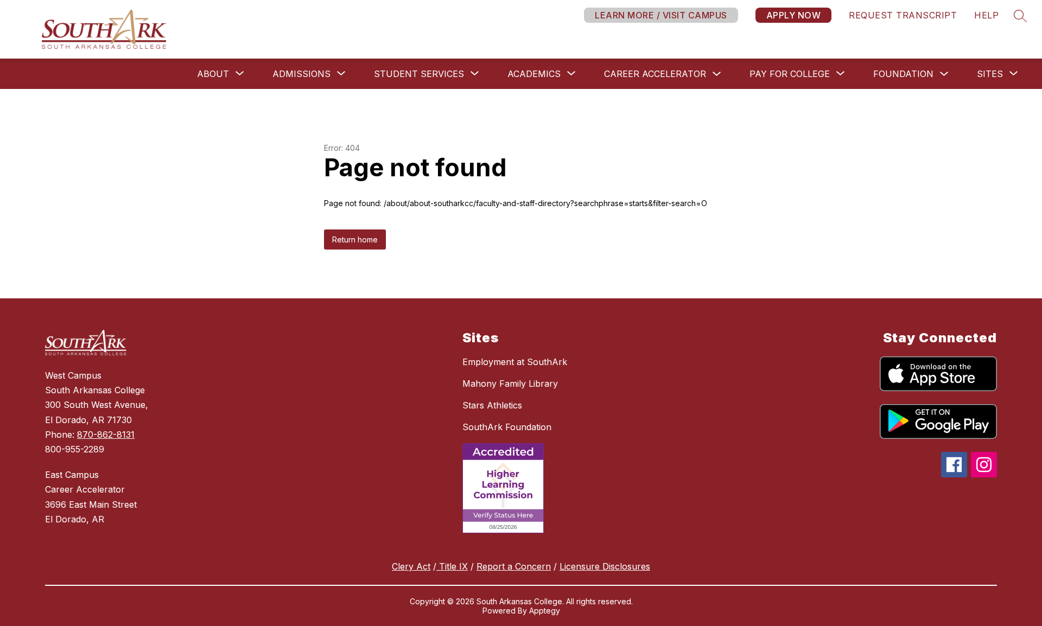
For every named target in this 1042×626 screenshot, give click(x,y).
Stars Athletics (492, 405)
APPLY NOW (793, 15)
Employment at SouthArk (514, 361)
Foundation (903, 73)
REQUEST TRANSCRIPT (903, 15)
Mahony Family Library (510, 383)
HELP (986, 15)
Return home (355, 239)
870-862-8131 (106, 434)
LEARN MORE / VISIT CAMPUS (661, 15)
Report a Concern (513, 566)
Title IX (452, 566)
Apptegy (544, 610)
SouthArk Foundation (506, 426)
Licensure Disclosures (605, 566)
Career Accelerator (655, 73)
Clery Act (411, 566)
